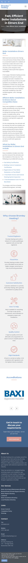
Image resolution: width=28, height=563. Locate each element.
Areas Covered (5, 509)
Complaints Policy (6, 511)
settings (16, 557)
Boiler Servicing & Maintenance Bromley (13, 489)
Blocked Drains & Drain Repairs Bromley (13, 491)
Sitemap (3, 513)
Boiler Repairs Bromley (8, 493)
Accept (4, 560)
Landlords (4, 495)
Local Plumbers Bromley (8, 500)
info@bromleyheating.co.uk (9, 536)
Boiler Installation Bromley (9, 498)
